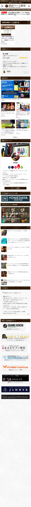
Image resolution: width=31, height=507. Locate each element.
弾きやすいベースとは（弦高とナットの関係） (17, 230)
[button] (27, 72)
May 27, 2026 (13, 313)
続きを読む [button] (5, 68)
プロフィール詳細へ (15, 188)
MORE (15, 137)
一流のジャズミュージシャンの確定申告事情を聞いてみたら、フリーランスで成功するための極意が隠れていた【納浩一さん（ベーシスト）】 (18, 240)
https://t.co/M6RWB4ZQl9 (12, 308)
